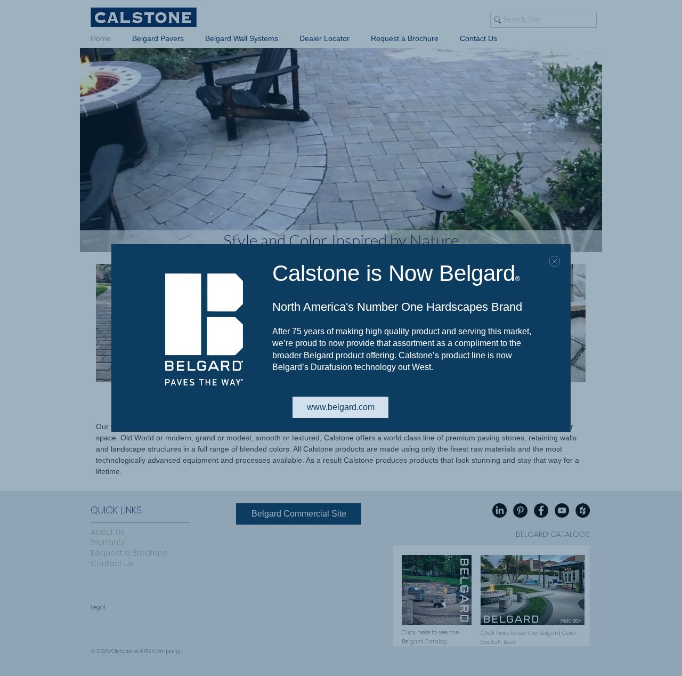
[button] (554, 261)
